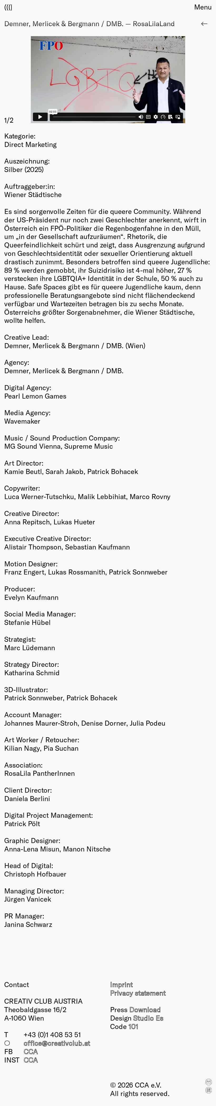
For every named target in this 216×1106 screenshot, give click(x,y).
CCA (31, 1051)
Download (145, 1009)
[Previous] (56, 80)
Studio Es (148, 1017)
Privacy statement (138, 992)
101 (133, 1026)
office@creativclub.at (57, 1042)
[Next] (160, 80)
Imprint (121, 984)
